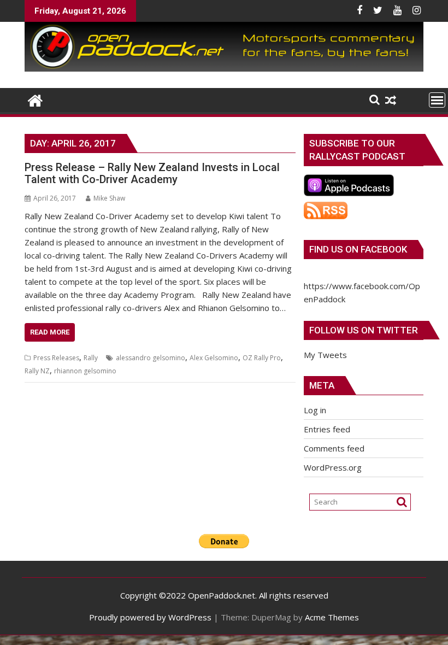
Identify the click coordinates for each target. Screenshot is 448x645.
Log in (315, 409)
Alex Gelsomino (214, 357)
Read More (49, 332)
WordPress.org (333, 467)
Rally (91, 357)
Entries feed (327, 429)
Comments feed (334, 448)
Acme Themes (332, 617)
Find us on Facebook (358, 249)
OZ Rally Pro (262, 357)
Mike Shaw (109, 198)
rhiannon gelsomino (85, 371)
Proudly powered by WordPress (150, 617)
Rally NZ (37, 371)
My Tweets (325, 354)
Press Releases (56, 357)
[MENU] (437, 100)
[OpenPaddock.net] (224, 68)
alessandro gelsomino (150, 357)
